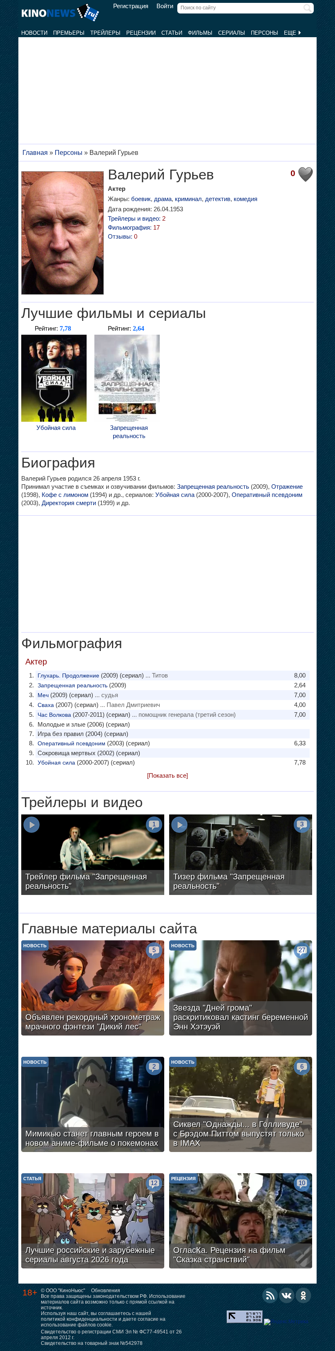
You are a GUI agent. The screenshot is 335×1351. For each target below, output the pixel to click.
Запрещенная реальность (129, 431)
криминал (188, 198)
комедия (245, 198)
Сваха (46, 705)
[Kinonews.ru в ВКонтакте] (287, 1295)
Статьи (171, 33)
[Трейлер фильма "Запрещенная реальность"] (92, 855)
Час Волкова (54, 714)
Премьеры (69, 33)
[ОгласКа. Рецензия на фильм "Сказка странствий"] (240, 1221)
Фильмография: (134, 227)
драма (163, 198)
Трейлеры (105, 33)
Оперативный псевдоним (267, 494)
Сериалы (231, 33)
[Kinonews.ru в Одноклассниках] (303, 1295)
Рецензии (141, 33)
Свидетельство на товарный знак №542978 (92, 1343)
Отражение (287, 486)
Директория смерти (69, 502)
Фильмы (200, 33)
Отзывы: (122, 236)
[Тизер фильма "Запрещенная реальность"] (240, 855)
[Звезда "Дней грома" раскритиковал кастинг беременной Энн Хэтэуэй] (240, 989)
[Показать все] (167, 775)
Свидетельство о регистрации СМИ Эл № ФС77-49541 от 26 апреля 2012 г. (111, 1334)
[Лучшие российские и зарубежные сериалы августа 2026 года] (92, 1221)
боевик (141, 198)
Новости (34, 33)
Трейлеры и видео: (136, 218)
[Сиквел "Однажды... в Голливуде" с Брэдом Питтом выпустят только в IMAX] (240, 1105)
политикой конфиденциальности (79, 1319)
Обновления (105, 1290)
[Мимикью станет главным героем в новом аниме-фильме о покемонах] (92, 1105)
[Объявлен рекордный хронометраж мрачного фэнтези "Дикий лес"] (92, 989)
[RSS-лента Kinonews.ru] (270, 1295)
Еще (291, 33)
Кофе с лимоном (65, 494)
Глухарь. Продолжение (68, 675)
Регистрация (130, 6)
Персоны (264, 33)
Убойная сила (56, 427)
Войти (164, 6)
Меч (43, 695)
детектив (217, 198)
